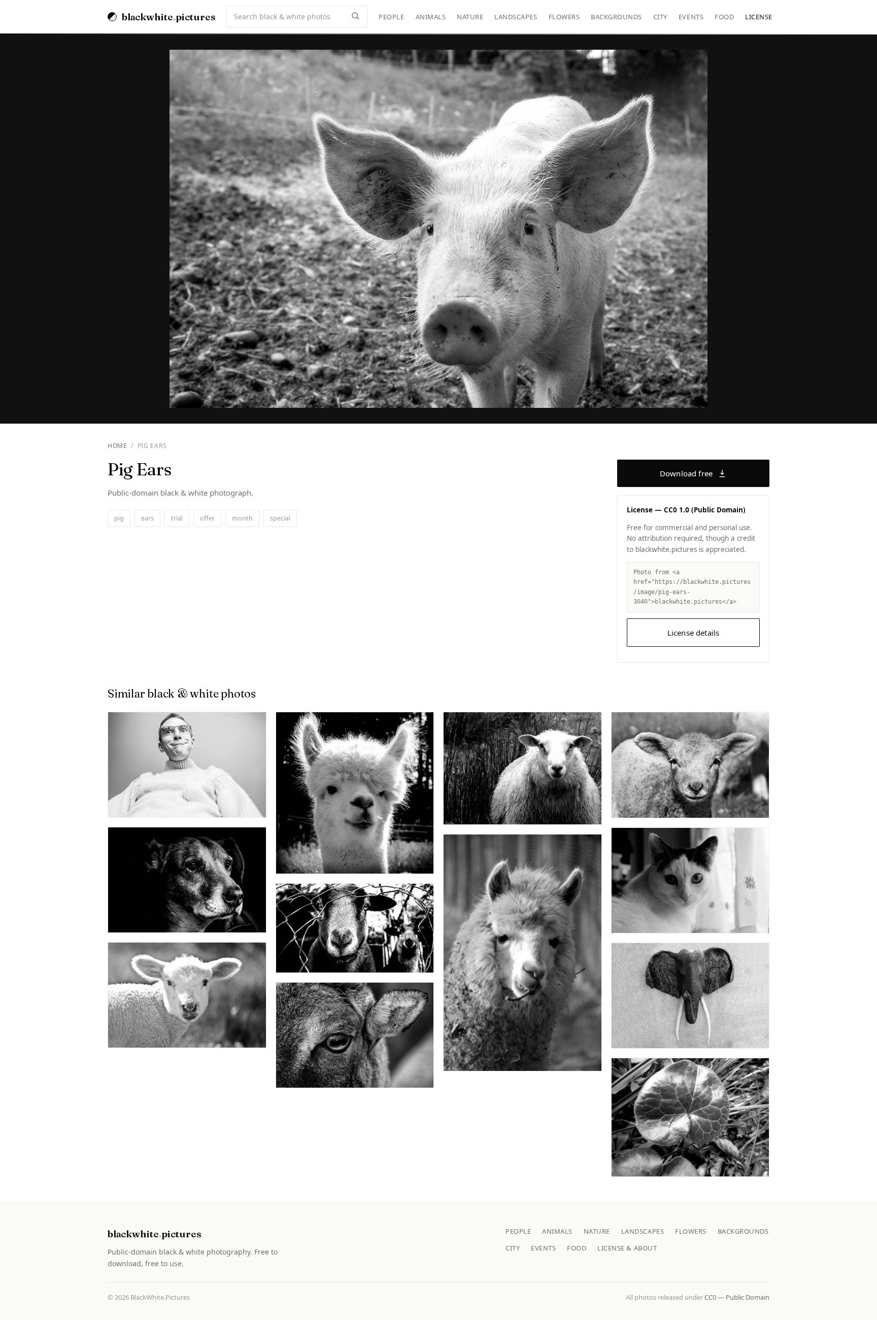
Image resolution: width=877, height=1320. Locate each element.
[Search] (355, 17)
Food (724, 16)
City (660, 16)
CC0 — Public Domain (736, 1297)
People (391, 16)
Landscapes (515, 16)
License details (693, 633)
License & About (627, 1248)
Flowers (564, 16)
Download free (686, 473)
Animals (431, 16)
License (758, 16)
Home (117, 445)
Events (691, 16)
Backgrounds (616, 16)
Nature (470, 16)
